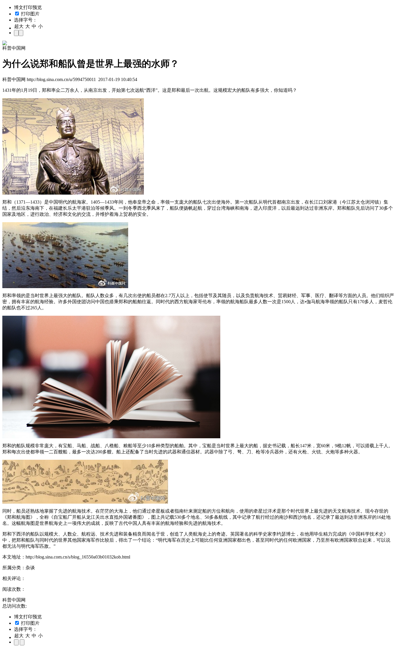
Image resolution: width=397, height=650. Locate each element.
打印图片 (30, 13)
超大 (19, 26)
